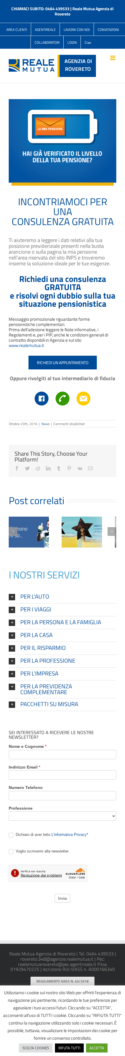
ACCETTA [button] (97, 1048)
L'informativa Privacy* (69, 834)
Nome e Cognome (28, 746)
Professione (21, 808)
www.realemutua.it (26, 345)
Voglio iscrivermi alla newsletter (42, 851)
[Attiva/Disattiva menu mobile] (113, 58)
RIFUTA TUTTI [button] (69, 1048)
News (45, 424)
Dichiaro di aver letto (51, 834)
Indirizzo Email (24, 767)
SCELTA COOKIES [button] (35, 1048)
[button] (62, 597)
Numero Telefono (26, 787)
